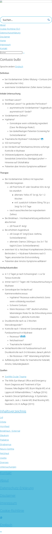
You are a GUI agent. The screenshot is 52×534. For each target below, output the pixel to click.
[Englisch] (1, 517)
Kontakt (3, 48)
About (3, 25)
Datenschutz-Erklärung (17, 488)
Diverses (4, 462)
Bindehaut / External (10, 431)
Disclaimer (5, 36)
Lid (1, 417)
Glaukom (4, 435)
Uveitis (3, 458)
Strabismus (5, 444)
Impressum (5, 44)
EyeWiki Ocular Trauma (15, 376)
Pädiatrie (4, 440)
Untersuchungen (8, 467)
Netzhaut (4, 453)
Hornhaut (4, 426)
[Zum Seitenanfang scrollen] (1, 532)
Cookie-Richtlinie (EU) (10, 29)
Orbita (3, 422)
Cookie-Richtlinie (12, 511)
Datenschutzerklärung (10, 33)
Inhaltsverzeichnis (13, 411)
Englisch (19, 66)
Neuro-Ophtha (7, 449)
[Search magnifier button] (49, 20)
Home (3, 40)
